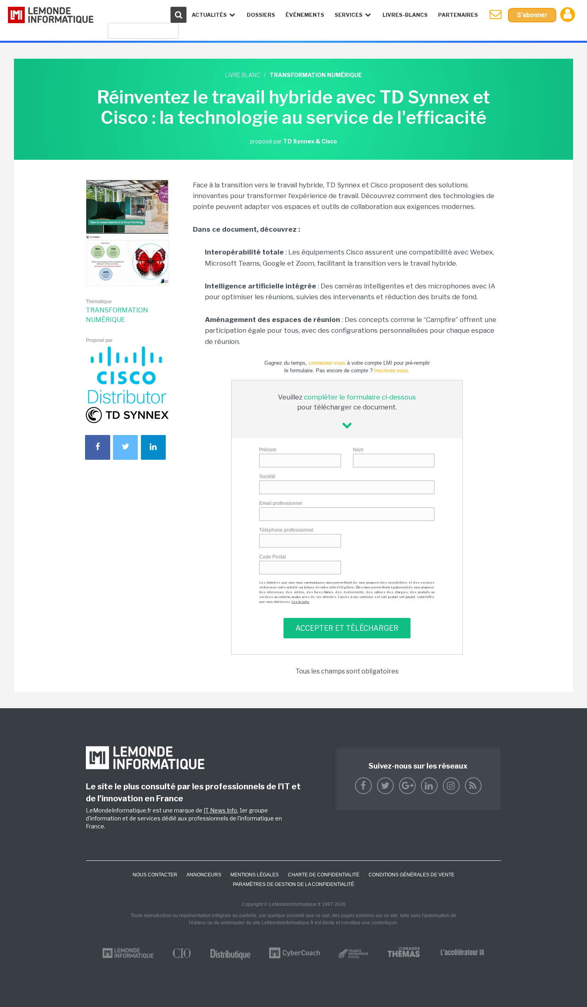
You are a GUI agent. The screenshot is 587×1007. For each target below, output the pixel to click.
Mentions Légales (254, 875)
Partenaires (458, 15)
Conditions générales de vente (411, 875)
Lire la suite (300, 602)
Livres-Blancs (405, 15)
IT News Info (220, 810)
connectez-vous (327, 363)
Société (267, 476)
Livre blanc (242, 75)
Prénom (267, 450)
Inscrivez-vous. (392, 370)
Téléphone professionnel (286, 530)
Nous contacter (155, 875)
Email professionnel (280, 503)
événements (305, 15)
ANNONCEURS (203, 875)
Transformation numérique (117, 315)
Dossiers (261, 15)
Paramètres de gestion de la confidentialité (293, 884)
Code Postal (272, 557)
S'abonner (532, 15)
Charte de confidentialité (323, 875)
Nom (358, 450)
